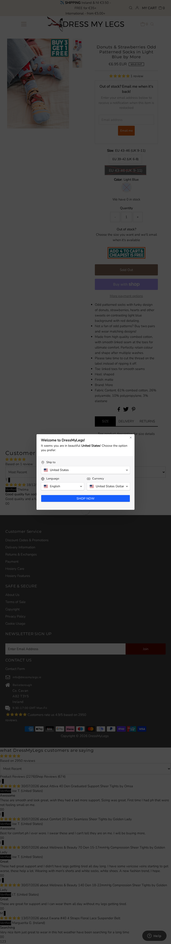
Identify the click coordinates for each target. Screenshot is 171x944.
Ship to (50, 462)
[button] (85, 470)
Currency (98, 479)
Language (52, 479)
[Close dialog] (131, 437)
